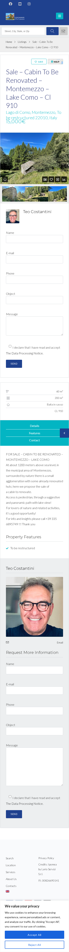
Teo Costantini (37, 211)
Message (12, 314)
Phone (10, 273)
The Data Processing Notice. (24, 353)
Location (11, 865)
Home (9, 41)
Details (34, 426)
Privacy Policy (46, 858)
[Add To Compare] (57, 179)
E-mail (10, 253)
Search (10, 858)
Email (60, 642)
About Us (11, 879)
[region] (34, 926)
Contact (34, 440)
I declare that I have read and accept (33, 350)
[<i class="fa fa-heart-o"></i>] (51, 179)
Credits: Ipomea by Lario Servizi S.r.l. (47, 869)
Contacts (11, 885)
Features (34, 433)
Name (10, 232)
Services (10, 872)
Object (10, 293)
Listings (22, 41)
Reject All (34, 944)
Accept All (34, 934)
